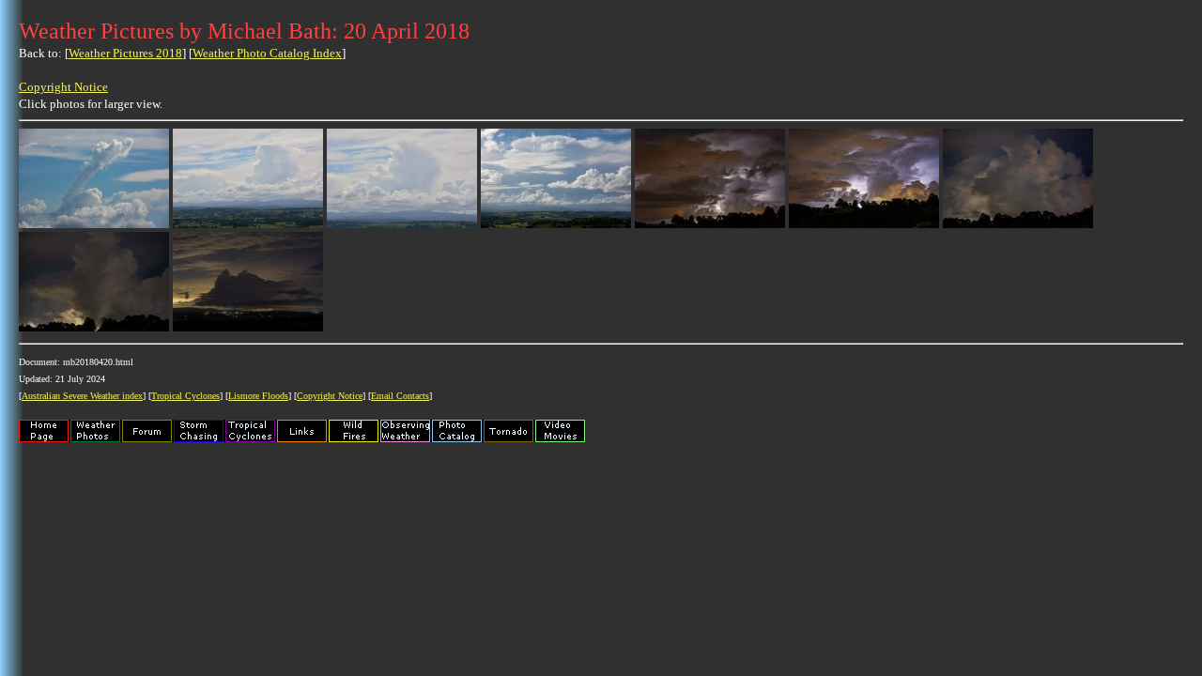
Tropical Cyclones (185, 396)
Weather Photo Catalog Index (267, 53)
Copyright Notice (63, 87)
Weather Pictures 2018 (125, 53)
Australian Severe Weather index (82, 396)
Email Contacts (400, 396)
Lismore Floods (258, 396)
